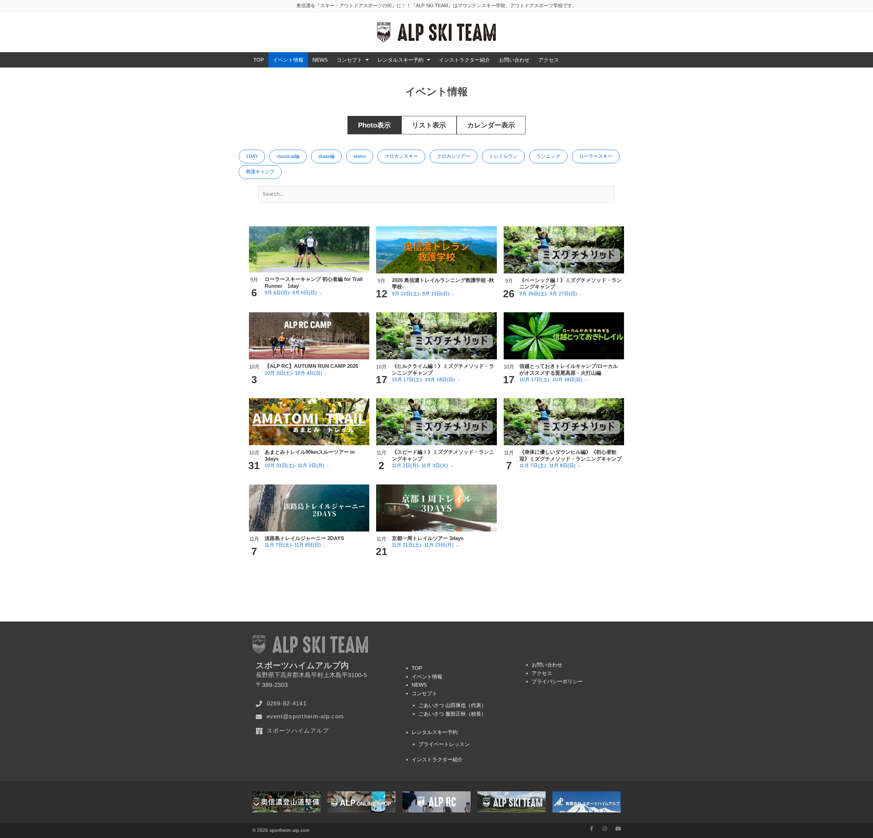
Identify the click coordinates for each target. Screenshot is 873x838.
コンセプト (349, 60)
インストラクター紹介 (464, 60)
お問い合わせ (514, 60)
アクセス (548, 60)
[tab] (374, 125)
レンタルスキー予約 (401, 60)
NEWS (320, 60)
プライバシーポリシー (557, 681)
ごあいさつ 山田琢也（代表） (452, 705)
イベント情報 (288, 60)
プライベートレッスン (444, 744)
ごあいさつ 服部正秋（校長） (452, 714)
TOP (258, 60)
